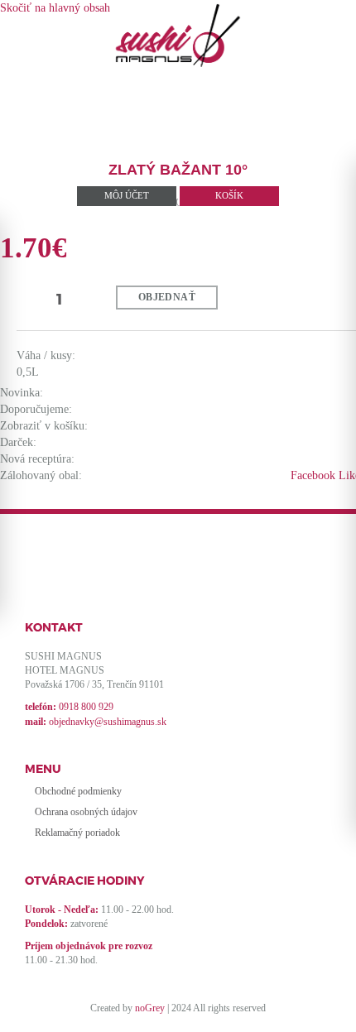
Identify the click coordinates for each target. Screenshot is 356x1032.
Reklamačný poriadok (77, 832)
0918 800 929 (86, 707)
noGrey (150, 1008)
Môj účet (126, 195)
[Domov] (178, 35)
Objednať (166, 297)
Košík (229, 195)
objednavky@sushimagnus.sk (107, 721)
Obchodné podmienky (78, 791)
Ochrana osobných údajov (86, 812)
